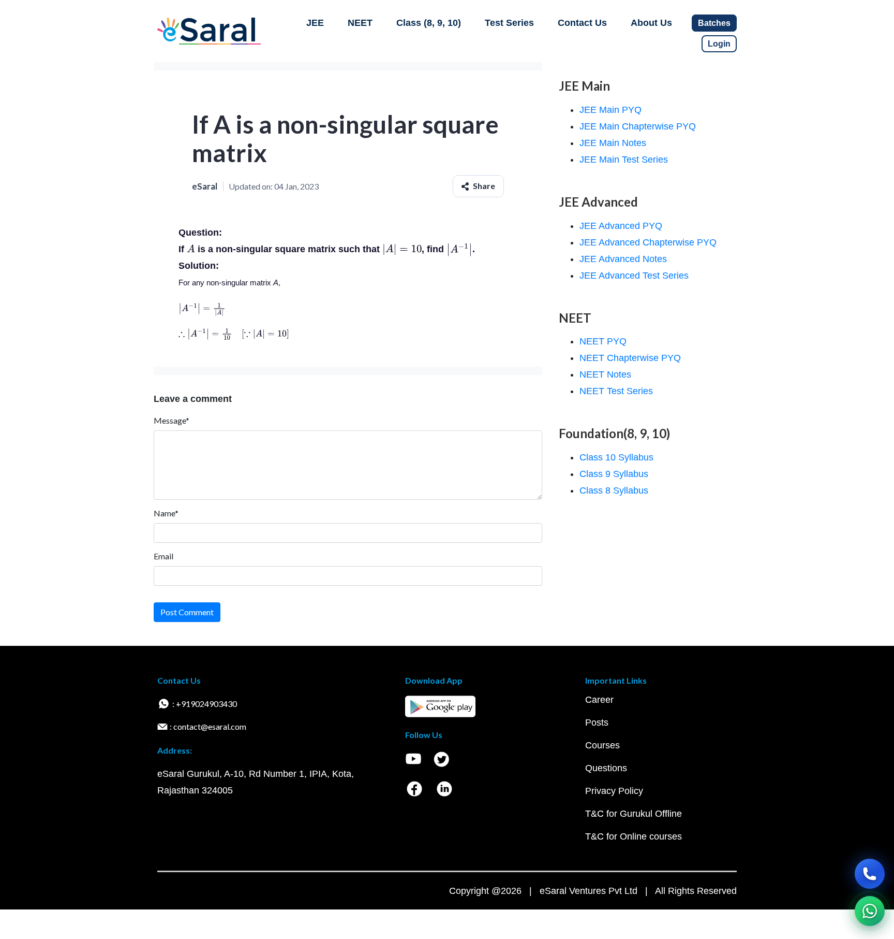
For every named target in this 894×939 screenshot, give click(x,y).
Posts (596, 722)
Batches (714, 23)
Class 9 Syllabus (613, 474)
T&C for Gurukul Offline (633, 813)
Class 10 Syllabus (616, 457)
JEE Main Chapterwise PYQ (637, 126)
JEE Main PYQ (610, 110)
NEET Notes (605, 374)
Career (599, 700)
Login (719, 43)
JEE (315, 23)
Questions (606, 768)
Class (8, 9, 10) (428, 23)
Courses (602, 745)
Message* (171, 420)
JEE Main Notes (612, 143)
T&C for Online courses (633, 836)
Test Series (509, 23)
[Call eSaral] (870, 874)
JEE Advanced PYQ (620, 226)
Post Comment (187, 612)
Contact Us (582, 23)
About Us (651, 23)
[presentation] (191, 249)
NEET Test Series (616, 391)
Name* (166, 513)
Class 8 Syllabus (613, 490)
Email (163, 556)
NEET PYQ (603, 341)
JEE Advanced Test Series (634, 275)
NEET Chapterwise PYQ (630, 358)
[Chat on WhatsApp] (870, 911)
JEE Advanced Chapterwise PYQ (648, 242)
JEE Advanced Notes (623, 259)
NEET (360, 23)
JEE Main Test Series (623, 159)
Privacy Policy (614, 791)
